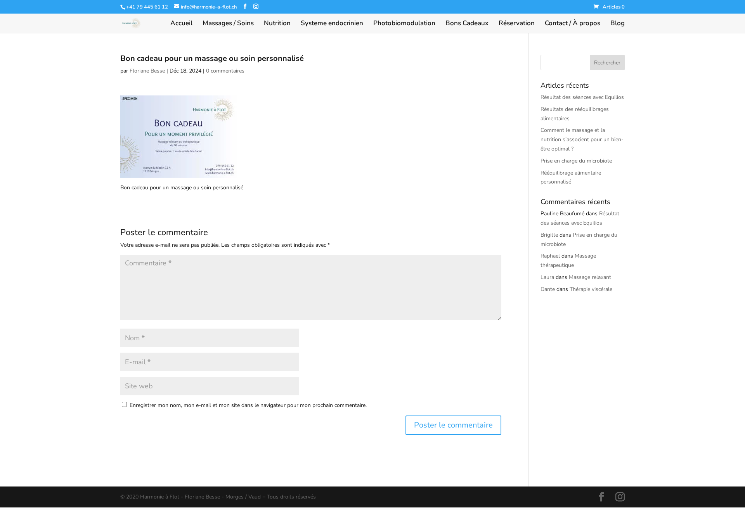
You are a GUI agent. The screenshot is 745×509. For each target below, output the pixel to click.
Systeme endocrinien (332, 24)
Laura (547, 277)
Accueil (181, 24)
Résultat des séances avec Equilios (582, 97)
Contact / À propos (572, 24)
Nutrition (277, 24)
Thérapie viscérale (591, 289)
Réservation (517, 24)
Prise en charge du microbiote (576, 160)
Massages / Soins (228, 24)
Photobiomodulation (404, 24)
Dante (548, 289)
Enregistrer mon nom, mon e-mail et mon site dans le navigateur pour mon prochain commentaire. (248, 405)
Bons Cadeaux (467, 24)
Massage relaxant (590, 277)
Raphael (550, 256)
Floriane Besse (147, 70)
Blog (617, 24)
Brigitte (549, 235)
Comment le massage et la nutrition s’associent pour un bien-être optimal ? (582, 139)
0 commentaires (225, 70)
